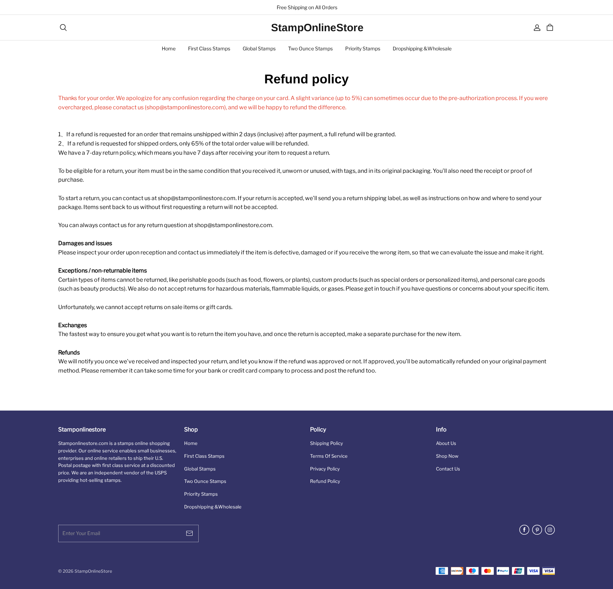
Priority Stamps (362, 48)
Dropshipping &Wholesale (422, 48)
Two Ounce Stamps (310, 48)
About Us (446, 443)
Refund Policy (325, 481)
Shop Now (447, 456)
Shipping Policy (326, 443)
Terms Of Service (329, 456)
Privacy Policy (325, 469)
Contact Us (448, 469)
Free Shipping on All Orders (306, 7)
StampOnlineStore (306, 27)
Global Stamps (259, 48)
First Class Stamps (209, 48)
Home (169, 48)
